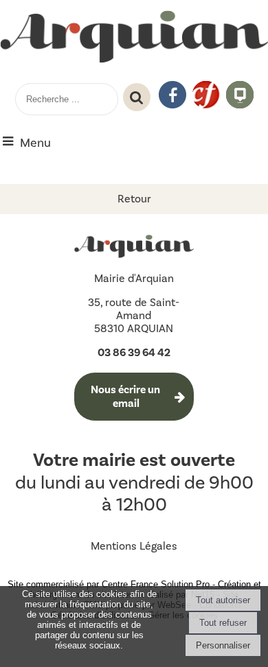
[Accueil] (134, 38)
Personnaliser (223, 645)
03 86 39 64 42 (134, 353)
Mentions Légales (134, 545)
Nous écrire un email (126, 396)
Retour (134, 198)
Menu (35, 142)
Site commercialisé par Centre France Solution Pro (109, 584)
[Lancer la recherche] (137, 97)
